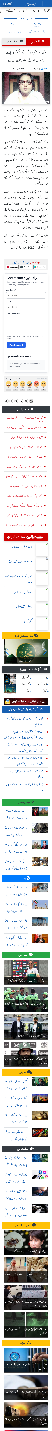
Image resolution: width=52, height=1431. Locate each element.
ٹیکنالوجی (23, 1149)
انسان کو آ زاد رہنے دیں (22, 547)
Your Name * (11, 290)
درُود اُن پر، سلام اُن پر (22, 592)
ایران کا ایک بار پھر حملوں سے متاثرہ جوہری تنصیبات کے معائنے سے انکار (16, 911)
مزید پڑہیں (23, 409)
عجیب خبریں (23, 1225)
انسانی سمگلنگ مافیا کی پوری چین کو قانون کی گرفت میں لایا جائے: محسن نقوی (16, 868)
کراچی (44, 691)
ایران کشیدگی (15, 24)
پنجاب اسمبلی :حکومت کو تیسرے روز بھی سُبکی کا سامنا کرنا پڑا (25, 721)
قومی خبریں (23, 802)
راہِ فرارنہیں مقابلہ (24, 606)
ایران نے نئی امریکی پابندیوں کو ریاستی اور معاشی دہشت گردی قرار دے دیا (16, 945)
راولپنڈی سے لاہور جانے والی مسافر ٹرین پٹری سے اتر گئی (16, 835)
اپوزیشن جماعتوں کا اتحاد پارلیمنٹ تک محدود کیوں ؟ (24, 787)
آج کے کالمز (11, 10)
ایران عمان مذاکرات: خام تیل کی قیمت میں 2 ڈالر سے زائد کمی (16, 1122)
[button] (7, 652)
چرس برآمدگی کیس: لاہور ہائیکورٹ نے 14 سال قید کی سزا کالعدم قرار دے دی (16, 852)
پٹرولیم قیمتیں (15, 32)
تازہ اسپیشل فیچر (24, 636)
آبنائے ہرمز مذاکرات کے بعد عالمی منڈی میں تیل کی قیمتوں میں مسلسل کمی (16, 1105)
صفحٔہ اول (46, 10)
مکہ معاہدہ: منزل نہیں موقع (20, 561)
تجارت (22, 1072)
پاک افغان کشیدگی (36, 32)
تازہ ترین (35, 10)
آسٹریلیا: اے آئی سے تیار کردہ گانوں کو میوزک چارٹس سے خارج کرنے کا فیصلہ (16, 1215)
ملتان (26, 691)
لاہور (44, 678)
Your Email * (11, 302)
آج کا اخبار (23, 10)
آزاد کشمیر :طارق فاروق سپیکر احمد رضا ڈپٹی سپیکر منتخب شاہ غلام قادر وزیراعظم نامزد (25, 761)
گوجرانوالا (25, 684)
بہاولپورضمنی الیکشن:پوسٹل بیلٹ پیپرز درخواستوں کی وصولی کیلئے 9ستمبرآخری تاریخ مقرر (23, 734)
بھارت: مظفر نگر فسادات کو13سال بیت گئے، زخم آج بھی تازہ (16, 894)
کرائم (23, 1343)
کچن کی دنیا (27, 621)
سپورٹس (23, 955)
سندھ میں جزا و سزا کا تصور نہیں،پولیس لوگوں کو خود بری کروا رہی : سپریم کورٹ (25, 747)
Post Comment (16, 345)
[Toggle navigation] (46, 3)
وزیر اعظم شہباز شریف (37, 25)
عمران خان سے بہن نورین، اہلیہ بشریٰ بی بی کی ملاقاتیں (26, 774)
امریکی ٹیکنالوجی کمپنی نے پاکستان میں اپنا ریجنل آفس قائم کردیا (16, 1165)
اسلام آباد (42, 684)
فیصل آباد (24, 678)
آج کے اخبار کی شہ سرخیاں (23, 709)
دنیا (24, 878)
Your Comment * (13, 314)
